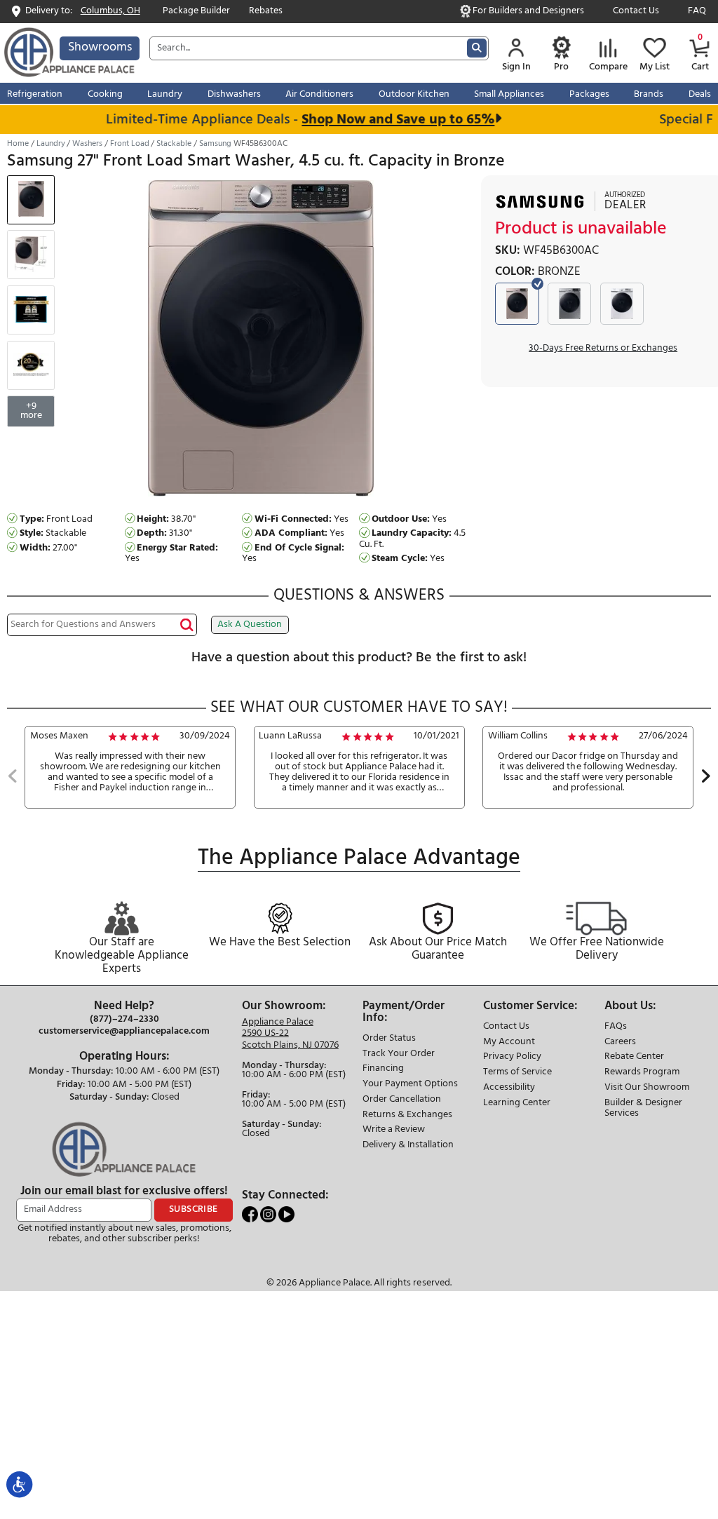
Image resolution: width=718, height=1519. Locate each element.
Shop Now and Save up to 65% (386, 119)
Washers (87, 144)
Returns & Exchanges (407, 1115)
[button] (13, 777)
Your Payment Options (410, 1084)
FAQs (615, 1027)
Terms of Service (517, 1072)
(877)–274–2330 (124, 1020)
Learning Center (516, 1103)
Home (18, 144)
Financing (383, 1069)
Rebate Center (634, 1057)
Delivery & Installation (408, 1145)
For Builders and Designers (528, 11)
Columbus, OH (110, 12)
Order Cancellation (402, 1100)
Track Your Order (399, 1054)
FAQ (697, 11)
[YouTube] (286, 1214)
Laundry (50, 144)
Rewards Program (641, 1072)
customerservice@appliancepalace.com (124, 1032)
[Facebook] (251, 1214)
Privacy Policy (512, 1057)
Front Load (129, 144)
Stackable (173, 144)
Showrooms (100, 47)
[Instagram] (269, 1214)
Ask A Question (249, 624)
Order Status (389, 1039)
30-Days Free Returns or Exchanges (603, 349)
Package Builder (196, 11)
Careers (620, 1042)
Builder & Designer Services (643, 1108)
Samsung (215, 144)
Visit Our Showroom (646, 1088)
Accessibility (509, 1088)
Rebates (266, 11)
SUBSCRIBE (193, 1209)
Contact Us (636, 11)
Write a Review (394, 1130)
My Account (509, 1042)
